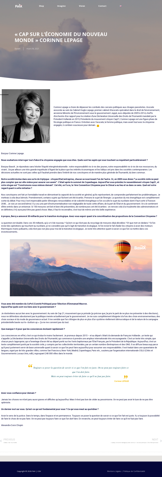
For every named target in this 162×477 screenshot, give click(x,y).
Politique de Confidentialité (134, 471)
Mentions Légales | (115, 471)
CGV (39, 471)
